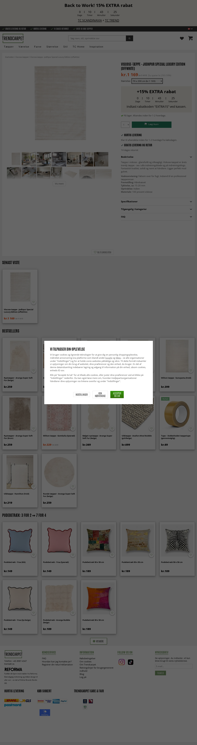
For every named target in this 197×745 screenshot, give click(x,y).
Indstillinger (82, 394)
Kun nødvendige (100, 394)
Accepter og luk (117, 394)
